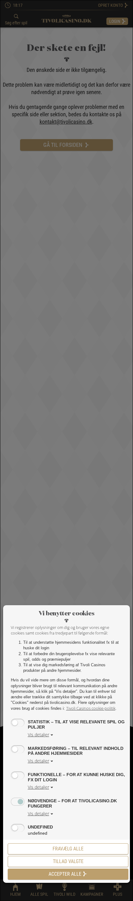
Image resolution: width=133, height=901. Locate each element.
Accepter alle (65, 874)
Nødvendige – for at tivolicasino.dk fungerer (72, 803)
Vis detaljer (38, 735)
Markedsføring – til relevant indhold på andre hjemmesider (75, 751)
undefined (40, 827)
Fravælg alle (68, 849)
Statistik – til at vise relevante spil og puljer (76, 724)
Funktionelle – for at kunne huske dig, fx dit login (76, 777)
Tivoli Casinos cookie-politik (90, 708)
